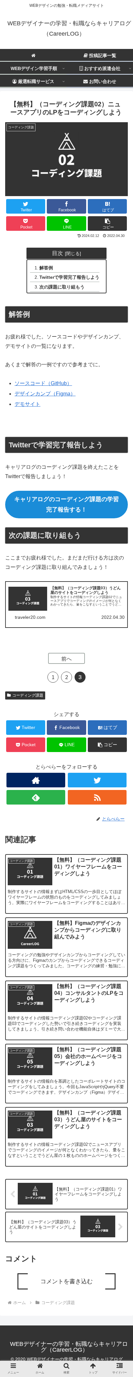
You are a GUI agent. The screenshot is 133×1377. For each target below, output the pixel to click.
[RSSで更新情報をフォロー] (97, 797)
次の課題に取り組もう (62, 286)
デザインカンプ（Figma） (45, 393)
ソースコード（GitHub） (43, 383)
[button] (107, 223)
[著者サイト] (35, 780)
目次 (57, 253)
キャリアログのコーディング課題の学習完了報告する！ (66, 504)
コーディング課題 (27, 695)
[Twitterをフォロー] (97, 780)
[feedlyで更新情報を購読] (35, 797)
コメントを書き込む (66, 1281)
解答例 (46, 267)
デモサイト (27, 404)
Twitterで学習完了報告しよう (69, 277)
